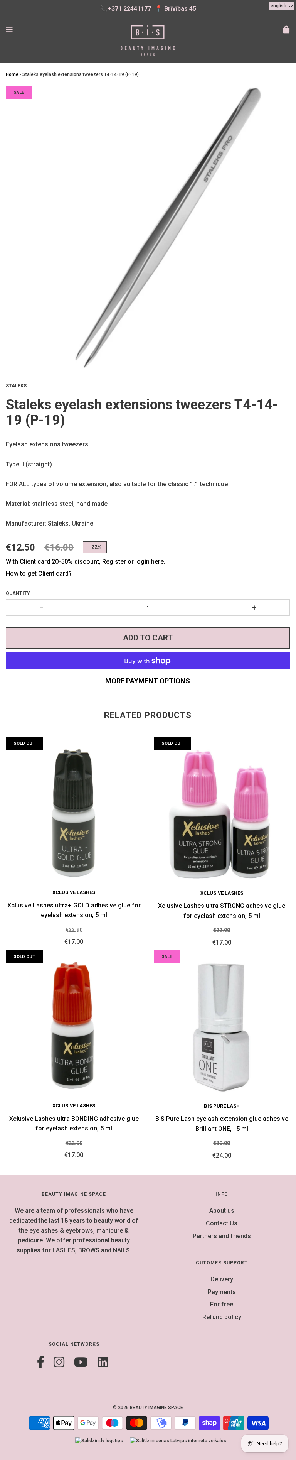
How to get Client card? (39, 573)
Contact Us (221, 1223)
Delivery (221, 1279)
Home (12, 74)
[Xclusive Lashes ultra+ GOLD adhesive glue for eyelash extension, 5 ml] (74, 813)
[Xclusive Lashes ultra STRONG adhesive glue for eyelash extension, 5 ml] (222, 813)
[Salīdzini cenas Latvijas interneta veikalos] (178, 1440)
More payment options (147, 681)
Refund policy (221, 1317)
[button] (281, 6)
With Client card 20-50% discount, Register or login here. (85, 561)
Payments (222, 1292)
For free (221, 1304)
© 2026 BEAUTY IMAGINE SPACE (148, 1407)
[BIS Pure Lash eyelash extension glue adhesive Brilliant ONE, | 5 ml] (222, 1026)
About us (221, 1210)
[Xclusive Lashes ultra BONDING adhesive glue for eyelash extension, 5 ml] (74, 1026)
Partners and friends (222, 1236)
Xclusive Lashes (73, 892)
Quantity (18, 593)
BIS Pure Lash (222, 1106)
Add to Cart (148, 637)
